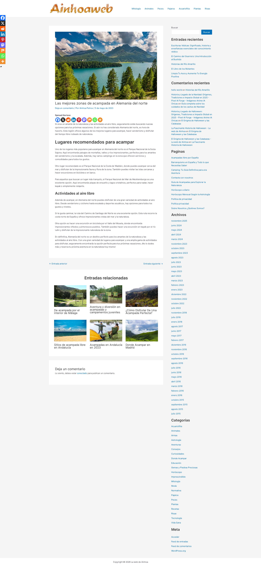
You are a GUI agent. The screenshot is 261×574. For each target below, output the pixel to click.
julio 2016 (176, 367)
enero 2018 (176, 321)
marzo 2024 (177, 239)
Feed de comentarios (181, 546)
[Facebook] (57, 119)
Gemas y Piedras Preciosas (184, 467)
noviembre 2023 (179, 244)
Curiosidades (177, 453)
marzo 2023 (177, 280)
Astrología (176, 440)
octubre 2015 (177, 400)
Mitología (136, 8)
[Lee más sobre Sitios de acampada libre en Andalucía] (70, 330)
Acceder (175, 537)
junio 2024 (176, 225)
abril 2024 (176, 234)
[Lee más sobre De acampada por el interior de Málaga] (70, 296)
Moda (174, 486)
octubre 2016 (177, 354)
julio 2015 (176, 413)
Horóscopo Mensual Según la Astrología (190, 194)
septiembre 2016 (179, 358)
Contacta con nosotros (182, 177)
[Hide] (1, 67)
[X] (63, 119)
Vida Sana (176, 522)
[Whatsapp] (94, 119)
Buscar (174, 27)
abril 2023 (176, 276)
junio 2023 (176, 266)
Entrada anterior (58, 264)
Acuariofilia (184, 8)
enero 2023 (177, 289)
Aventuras (176, 444)
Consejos (175, 449)
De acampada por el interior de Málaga (67, 312)
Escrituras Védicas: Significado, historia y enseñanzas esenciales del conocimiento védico (191, 48)
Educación (176, 463)
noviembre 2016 (179, 349)
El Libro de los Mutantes (182, 68)
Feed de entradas (179, 541)
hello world (176, 90)
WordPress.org (178, 551)
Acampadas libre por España (184, 157)
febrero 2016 (177, 390)
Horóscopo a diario (180, 190)
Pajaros (171, 8)
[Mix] (89, 119)
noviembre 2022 (179, 299)
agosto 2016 (177, 363)
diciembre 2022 (178, 294)
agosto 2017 (177, 326)
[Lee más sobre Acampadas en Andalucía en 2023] (106, 330)
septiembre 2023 (179, 253)
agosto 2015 (177, 409)
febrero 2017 (177, 340)
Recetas (175, 509)
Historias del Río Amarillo (183, 64)
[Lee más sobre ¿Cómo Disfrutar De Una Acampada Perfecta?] (142, 296)
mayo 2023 (176, 271)
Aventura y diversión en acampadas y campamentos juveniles (105, 309)
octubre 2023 (177, 248)
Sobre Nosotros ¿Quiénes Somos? (187, 208)
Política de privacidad (181, 199)
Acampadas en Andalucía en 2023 (106, 346)
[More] (100, 119)
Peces (161, 8)
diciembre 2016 (178, 344)
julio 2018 (176, 317)
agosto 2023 (177, 257)
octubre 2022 (177, 303)
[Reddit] (68, 119)
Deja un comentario (64, 108)
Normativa (176, 490)
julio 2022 (176, 308)
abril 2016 (176, 381)
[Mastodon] (84, 119)
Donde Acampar (179, 458)
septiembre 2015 (179, 404)
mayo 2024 (176, 230)
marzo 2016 (176, 386)
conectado (82, 373)
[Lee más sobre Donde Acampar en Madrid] (142, 330)
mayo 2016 (176, 377)
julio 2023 (176, 262)
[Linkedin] (73, 119)
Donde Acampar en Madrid (138, 346)
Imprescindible (178, 476)
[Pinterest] (79, 119)
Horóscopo (176, 472)
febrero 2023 (177, 285)
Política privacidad (180, 203)
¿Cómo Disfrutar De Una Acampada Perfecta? (141, 312)
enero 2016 (176, 395)
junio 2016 (176, 372)
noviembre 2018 (179, 312)
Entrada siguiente (153, 264)
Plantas (197, 8)
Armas (174, 435)
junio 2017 (176, 331)
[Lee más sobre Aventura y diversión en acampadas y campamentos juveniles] (106, 294)
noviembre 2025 (179, 221)
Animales (149, 8)
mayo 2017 (176, 335)
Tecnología (176, 518)
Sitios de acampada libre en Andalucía (70, 346)
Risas (207, 8)
